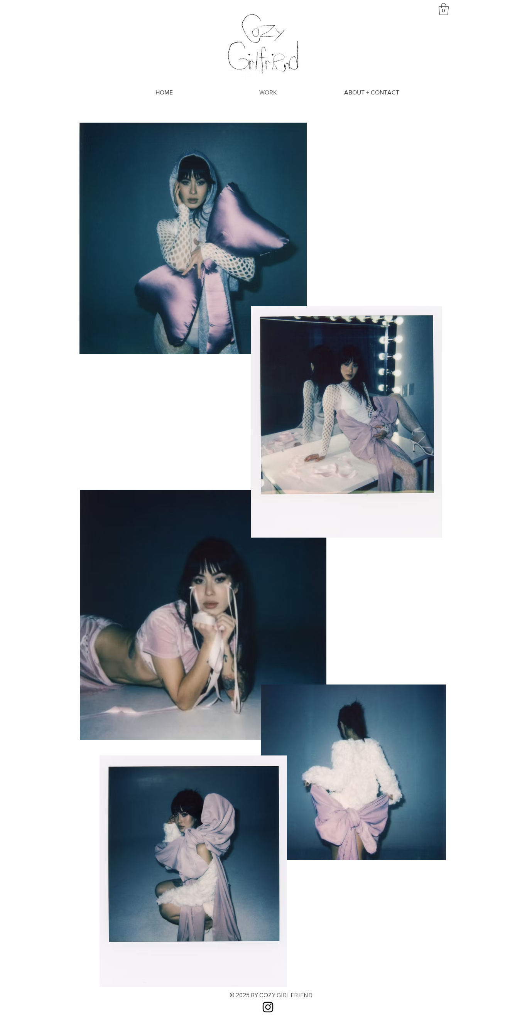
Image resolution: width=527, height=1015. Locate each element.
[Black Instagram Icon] (268, 1007)
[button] (444, 9)
